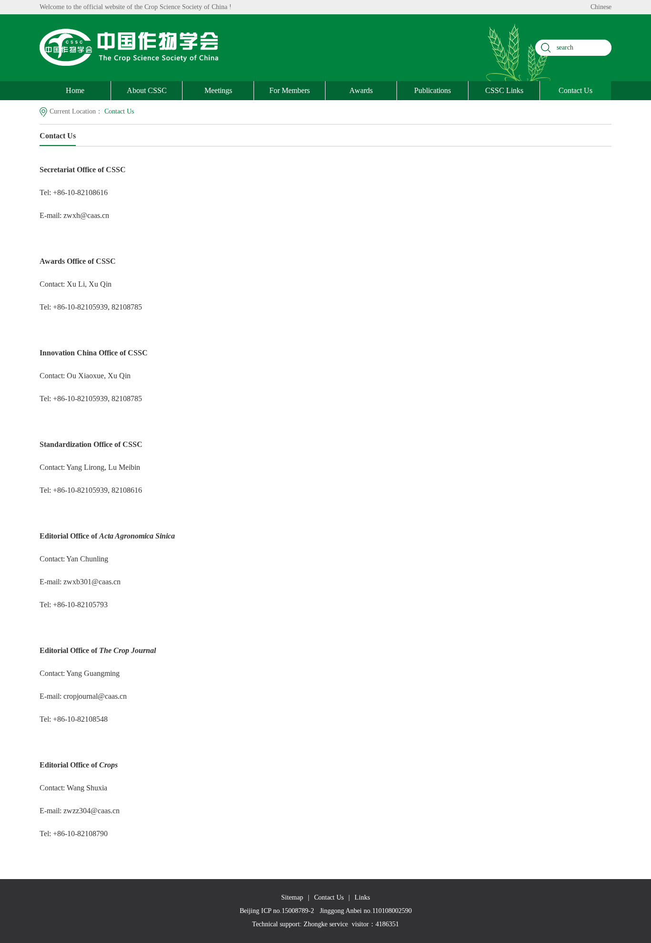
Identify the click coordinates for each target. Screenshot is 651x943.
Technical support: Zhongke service (300, 924)
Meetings (218, 90)
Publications (432, 90)
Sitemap (292, 897)
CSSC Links (504, 90)
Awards (361, 90)
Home (75, 90)
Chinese (600, 6)
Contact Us (575, 90)
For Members (289, 90)
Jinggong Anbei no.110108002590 (366, 910)
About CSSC (147, 90)
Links (362, 897)
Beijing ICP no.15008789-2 (277, 910)
